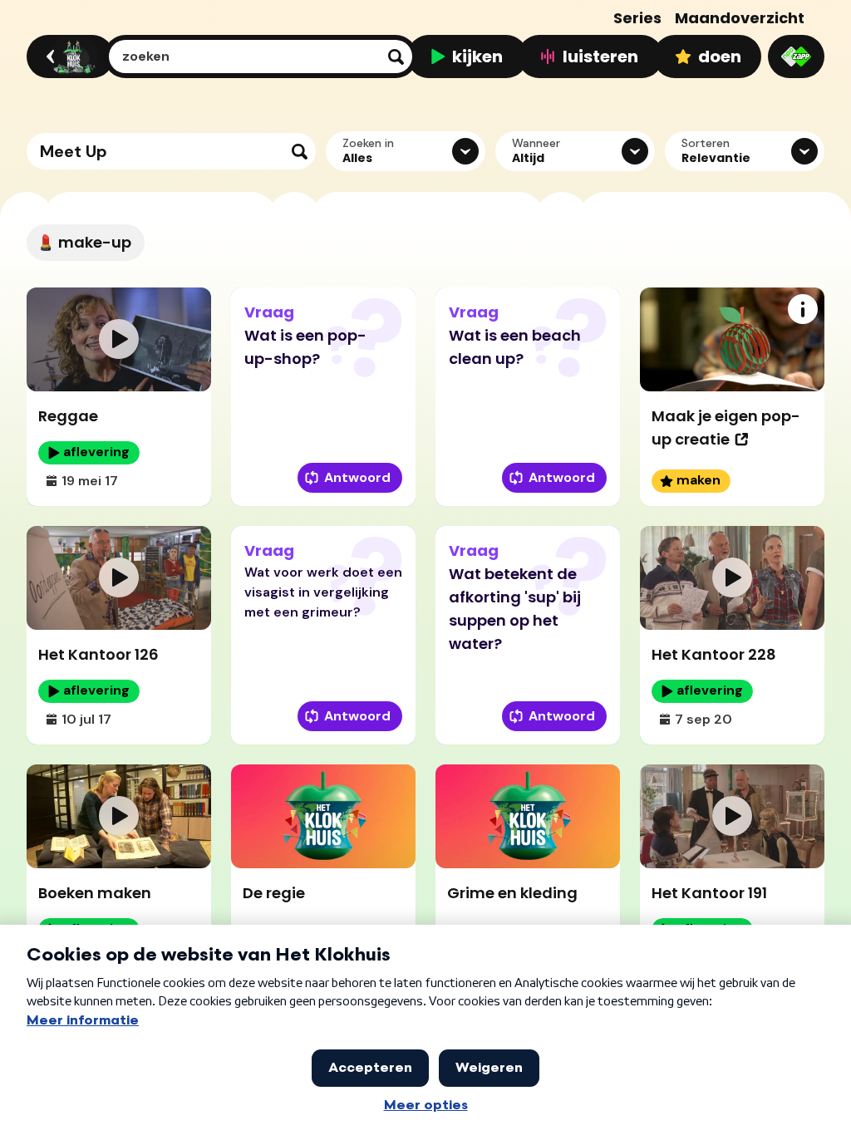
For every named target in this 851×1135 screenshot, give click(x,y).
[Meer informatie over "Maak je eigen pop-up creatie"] (803, 309)
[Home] (68, 56)
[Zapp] (796, 56)
